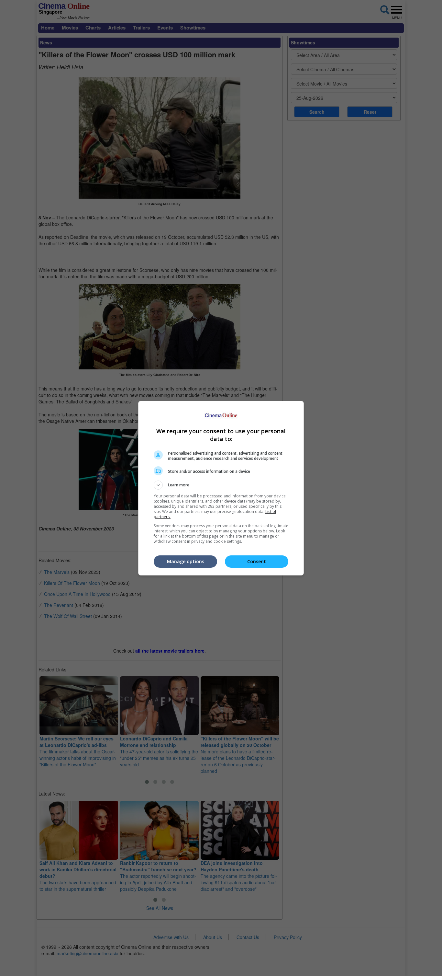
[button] (221, 485)
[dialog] (221, 488)
